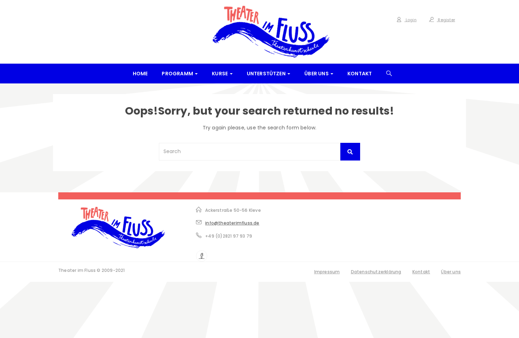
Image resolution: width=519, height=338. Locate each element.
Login (411, 20)
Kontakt (359, 73)
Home (140, 73)
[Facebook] (201, 256)
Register (446, 20)
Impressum (327, 272)
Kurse (220, 73)
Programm (178, 73)
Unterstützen (267, 73)
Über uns (317, 73)
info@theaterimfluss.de (232, 223)
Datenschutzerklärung (376, 272)
